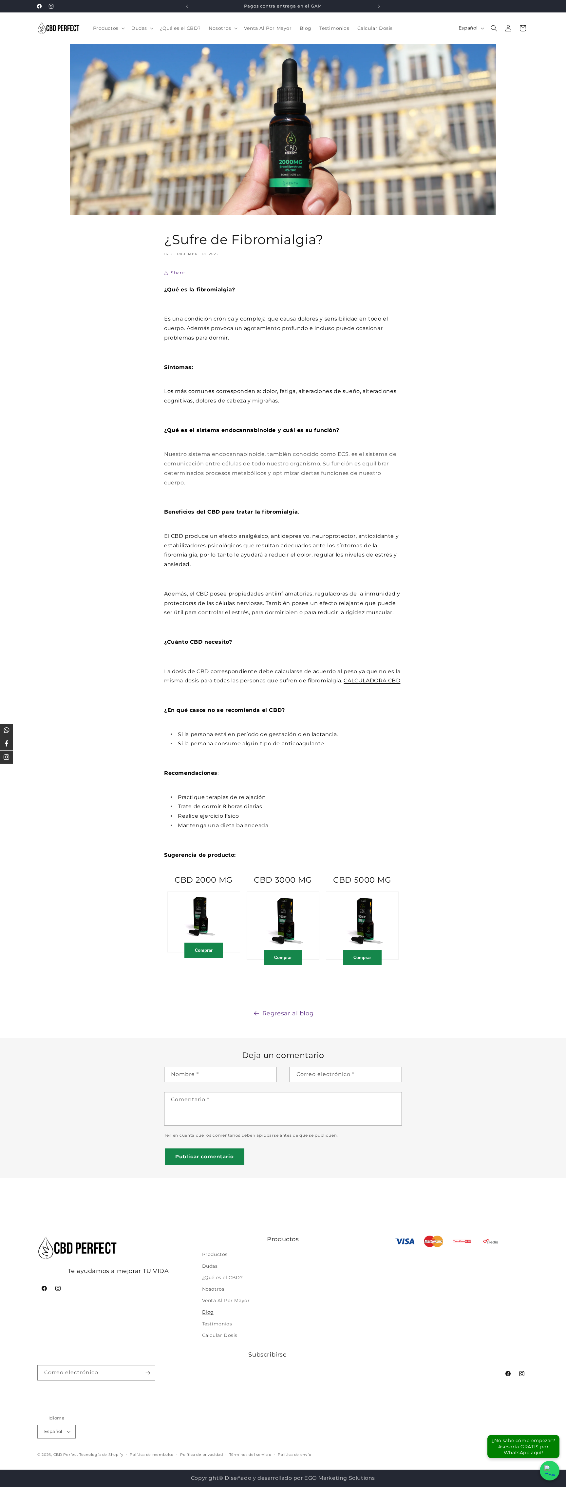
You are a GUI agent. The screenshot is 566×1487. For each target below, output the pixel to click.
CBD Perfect (65, 1454)
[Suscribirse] (148, 1372)
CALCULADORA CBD (372, 680)
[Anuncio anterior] (187, 6)
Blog (208, 1312)
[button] (108, 28)
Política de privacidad (201, 1454)
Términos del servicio (250, 1454)
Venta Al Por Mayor (226, 1300)
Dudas (210, 1266)
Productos (215, 1254)
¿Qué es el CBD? (222, 1278)
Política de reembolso (152, 1454)
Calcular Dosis (219, 1335)
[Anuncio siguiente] (379, 6)
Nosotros (213, 1289)
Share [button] (178, 273)
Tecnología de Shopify (101, 1454)
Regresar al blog (288, 1013)
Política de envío (294, 1454)
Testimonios (217, 1324)
